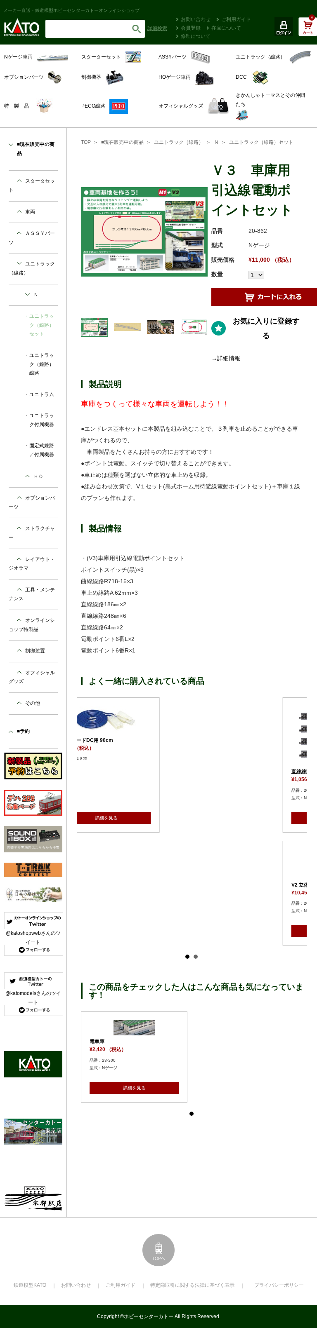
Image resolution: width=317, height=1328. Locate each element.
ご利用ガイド (236, 19)
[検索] (136, 29)
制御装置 (35, 651)
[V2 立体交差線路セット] (144, 864)
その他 (32, 703)
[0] (307, 31)
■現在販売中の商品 (122, 142)
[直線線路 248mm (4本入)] (144, 735)
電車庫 (222, 871)
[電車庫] (260, 857)
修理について (196, 36)
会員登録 (191, 28)
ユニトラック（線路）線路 (41, 364)
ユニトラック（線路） (178, 142)
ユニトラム (41, 394)
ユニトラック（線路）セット (261, 142)
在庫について (226, 28)
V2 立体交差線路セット (126, 885)
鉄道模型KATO (30, 1285)
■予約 (23, 731)
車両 (30, 212)
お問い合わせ (196, 19)
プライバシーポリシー (279, 1285)
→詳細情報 (225, 358)
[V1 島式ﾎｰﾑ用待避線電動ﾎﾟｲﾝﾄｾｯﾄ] (260, 720)
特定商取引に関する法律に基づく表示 (192, 1285)
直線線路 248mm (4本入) (128, 771)
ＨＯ (38, 476)
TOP (86, 142)
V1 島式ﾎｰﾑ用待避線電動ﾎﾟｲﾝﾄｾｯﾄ (252, 741)
